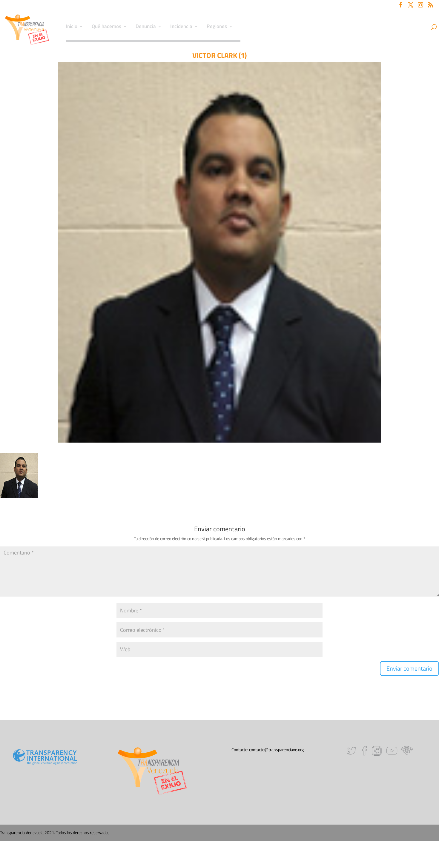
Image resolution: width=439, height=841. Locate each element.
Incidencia (181, 27)
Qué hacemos (106, 27)
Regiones (217, 27)
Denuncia (146, 27)
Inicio (71, 27)
